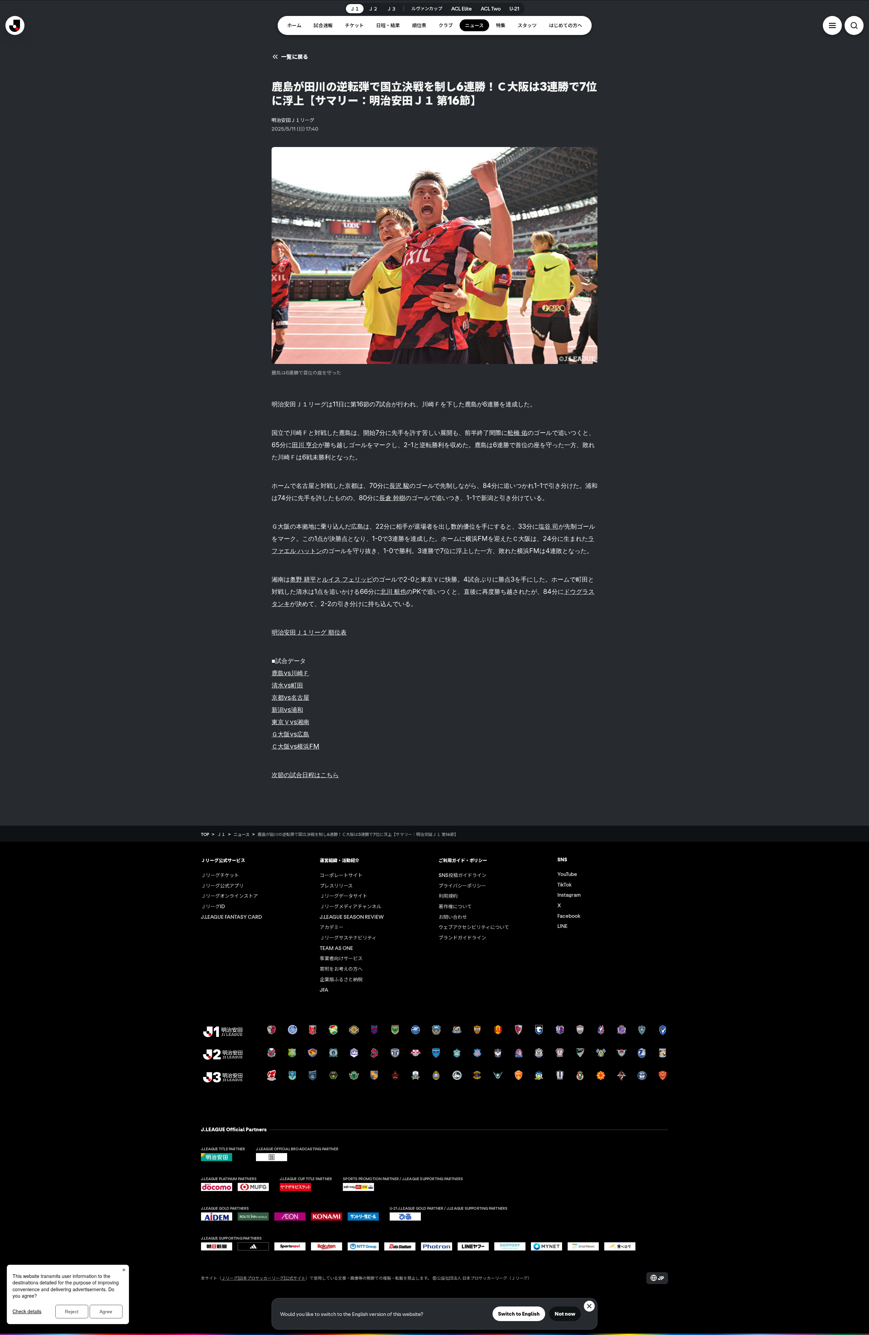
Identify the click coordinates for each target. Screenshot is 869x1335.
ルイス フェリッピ (347, 579)
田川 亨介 (305, 445)
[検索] (854, 25)
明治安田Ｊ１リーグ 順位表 (309, 632)
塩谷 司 (548, 526)
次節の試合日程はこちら (305, 775)
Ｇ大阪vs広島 (290, 734)
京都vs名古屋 (290, 697)
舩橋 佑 (517, 432)
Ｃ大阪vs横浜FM (295, 746)
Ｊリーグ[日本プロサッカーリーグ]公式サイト (263, 1277)
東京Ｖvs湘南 (290, 722)
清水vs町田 (287, 685)
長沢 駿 (399, 485)
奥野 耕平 (303, 579)
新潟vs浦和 (287, 710)
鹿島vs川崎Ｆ (290, 673)
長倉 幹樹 (392, 498)
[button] (832, 25)
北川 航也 (393, 591)
